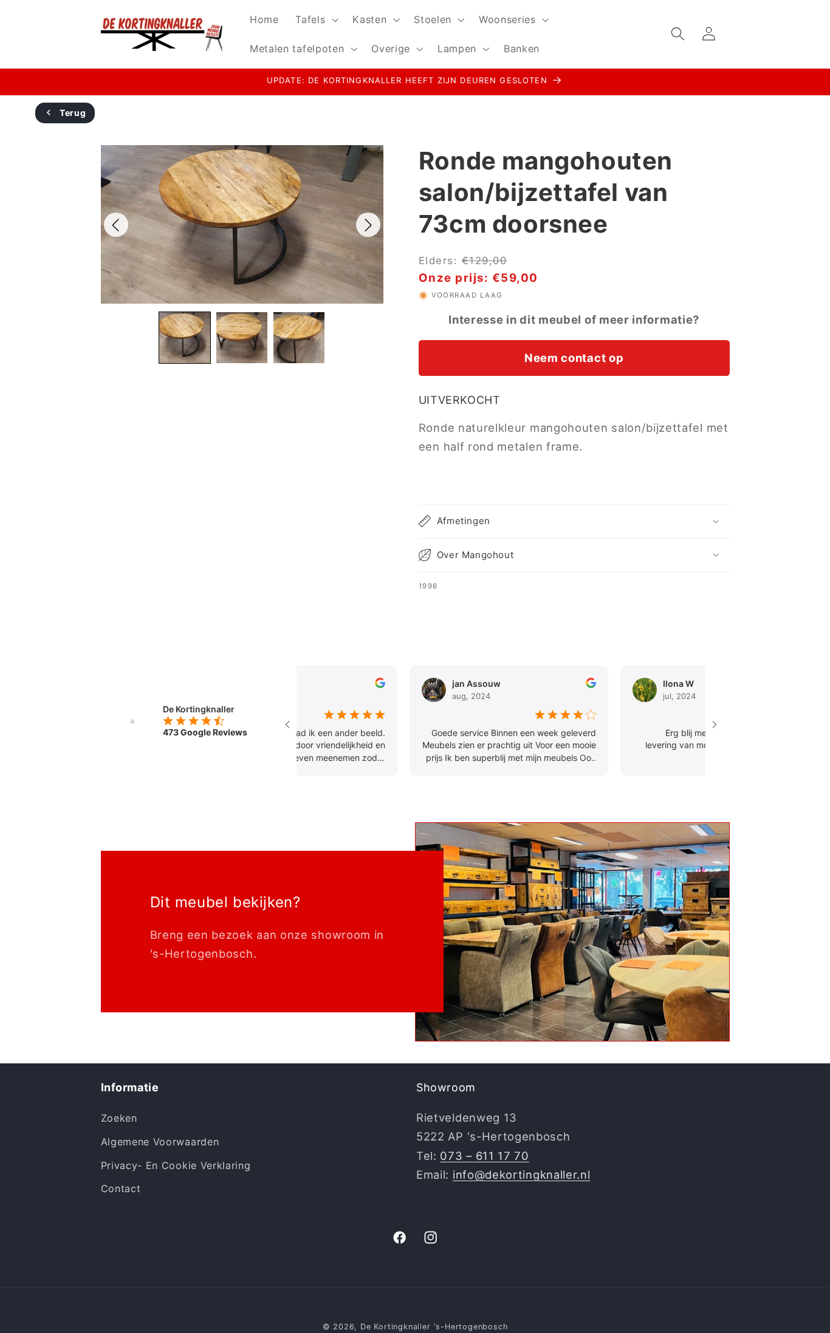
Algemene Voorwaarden (160, 1142)
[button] (315, 19)
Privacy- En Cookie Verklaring (176, 1165)
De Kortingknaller (395, 1326)
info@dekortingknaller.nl (522, 1174)
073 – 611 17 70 (484, 1155)
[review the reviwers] (358, 685)
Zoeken (119, 1118)
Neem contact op (573, 357)
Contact (121, 1188)
